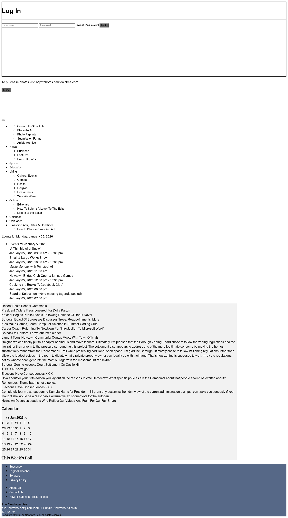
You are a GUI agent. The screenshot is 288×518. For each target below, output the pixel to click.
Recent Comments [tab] (34, 305)
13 (12, 438)
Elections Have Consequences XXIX (27, 373)
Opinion (14, 200)
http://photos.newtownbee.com (57, 82)
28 (4, 428)
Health (21, 184)
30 (12, 428)
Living (13, 171)
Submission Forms (29, 138)
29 (8, 428)
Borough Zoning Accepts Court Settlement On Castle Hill (41, 364)
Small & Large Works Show (28, 257)
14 (17, 438)
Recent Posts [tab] (11, 305)
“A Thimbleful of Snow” (25, 248)
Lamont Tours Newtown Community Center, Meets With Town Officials (50, 337)
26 (8, 449)
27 (12, 449)
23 (25, 444)
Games (22, 179)
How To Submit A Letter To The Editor (41, 208)
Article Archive (26, 142)
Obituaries (16, 221)
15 (21, 438)
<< (7, 417)
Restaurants (25, 192)
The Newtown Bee (14, 504)
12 (8, 438)
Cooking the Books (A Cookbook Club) (36, 284)
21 (17, 444)
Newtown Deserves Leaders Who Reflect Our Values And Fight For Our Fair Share (59, 400)
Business (23, 151)
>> (26, 417)
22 (21, 444)
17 (30, 438)
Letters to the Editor (29, 212)
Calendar (15, 217)
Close (6, 90)
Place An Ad (25, 130)
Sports (13, 163)
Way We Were (26, 196)
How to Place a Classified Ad (35, 229)
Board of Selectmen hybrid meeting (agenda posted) (45, 293)
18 (4, 444)
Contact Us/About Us (30, 126)
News (13, 146)
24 (30, 444)
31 (17, 428)
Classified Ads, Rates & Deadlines (31, 225)
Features (23, 155)
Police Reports (26, 159)
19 (8, 444)
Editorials (23, 204)
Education (15, 167)
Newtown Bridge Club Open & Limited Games (41, 275)
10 (30, 433)
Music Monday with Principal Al (31, 266)
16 (25, 438)
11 (4, 438)
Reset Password (87, 25)
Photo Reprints (26, 134)
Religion (22, 188)
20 (12, 444)
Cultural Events (27, 175)
